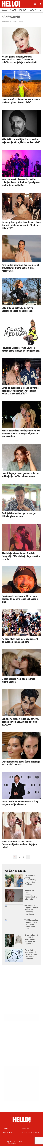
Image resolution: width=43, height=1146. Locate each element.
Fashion (22, 10)
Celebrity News (9, 10)
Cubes (21, 1143)
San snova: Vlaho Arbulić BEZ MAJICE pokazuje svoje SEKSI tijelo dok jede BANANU (20, 721)
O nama (5, 1128)
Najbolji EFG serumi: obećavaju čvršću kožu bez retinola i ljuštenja (30, 895)
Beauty (33, 10)
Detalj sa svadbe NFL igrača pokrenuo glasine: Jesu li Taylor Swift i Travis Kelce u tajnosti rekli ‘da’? (20, 390)
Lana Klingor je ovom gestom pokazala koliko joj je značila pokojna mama (20, 475)
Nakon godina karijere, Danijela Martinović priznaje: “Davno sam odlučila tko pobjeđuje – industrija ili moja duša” (19, 59)
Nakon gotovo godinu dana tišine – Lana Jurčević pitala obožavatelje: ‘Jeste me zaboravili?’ (21, 225)
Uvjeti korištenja (30, 1133)
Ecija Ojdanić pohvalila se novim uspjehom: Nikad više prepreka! (17, 309)
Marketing (7, 1133)
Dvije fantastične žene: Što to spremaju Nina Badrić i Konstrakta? (21, 763)
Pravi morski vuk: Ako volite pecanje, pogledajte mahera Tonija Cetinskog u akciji (20, 599)
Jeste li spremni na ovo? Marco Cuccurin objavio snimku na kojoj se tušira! (19, 844)
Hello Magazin (18, 1141)
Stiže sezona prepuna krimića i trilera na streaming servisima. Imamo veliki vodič (31, 910)
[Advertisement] (21, 992)
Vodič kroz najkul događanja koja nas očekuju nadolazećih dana (31, 924)
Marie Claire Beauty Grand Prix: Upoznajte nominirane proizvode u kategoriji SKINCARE (30, 954)
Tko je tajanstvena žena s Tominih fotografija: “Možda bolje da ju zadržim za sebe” (21, 556)
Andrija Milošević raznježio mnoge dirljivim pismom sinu (18, 515)
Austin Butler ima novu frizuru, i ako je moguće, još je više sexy (20, 803)
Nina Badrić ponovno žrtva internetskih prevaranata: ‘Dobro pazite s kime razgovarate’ (20, 268)
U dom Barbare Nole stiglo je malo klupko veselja (18, 680)
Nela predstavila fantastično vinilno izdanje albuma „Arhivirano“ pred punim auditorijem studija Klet (21, 182)
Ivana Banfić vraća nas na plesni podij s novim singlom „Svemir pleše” (21, 101)
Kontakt (26, 1128)
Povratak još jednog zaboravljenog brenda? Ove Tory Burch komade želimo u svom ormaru (31, 880)
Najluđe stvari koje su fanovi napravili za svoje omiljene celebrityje (20, 640)
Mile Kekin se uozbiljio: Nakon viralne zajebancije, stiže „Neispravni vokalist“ (21, 141)
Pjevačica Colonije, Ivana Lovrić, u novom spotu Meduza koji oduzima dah (21, 349)
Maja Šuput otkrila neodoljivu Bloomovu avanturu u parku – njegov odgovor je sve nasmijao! (21, 433)
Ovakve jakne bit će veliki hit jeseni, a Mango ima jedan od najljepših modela (31, 939)
